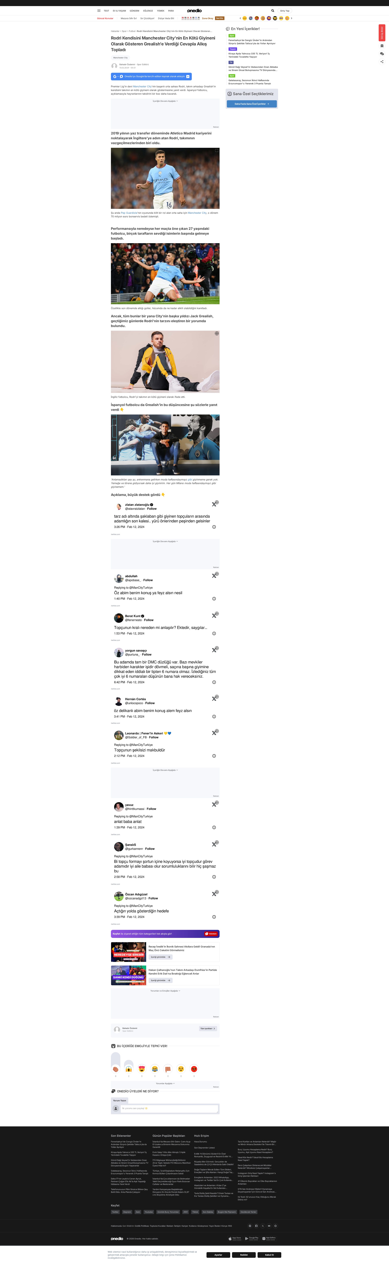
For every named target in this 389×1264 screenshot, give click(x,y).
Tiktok (195, 1212)
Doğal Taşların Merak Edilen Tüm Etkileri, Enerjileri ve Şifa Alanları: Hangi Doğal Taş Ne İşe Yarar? (213, 1172)
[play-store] (252, 1238)
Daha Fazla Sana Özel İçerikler (250, 104)
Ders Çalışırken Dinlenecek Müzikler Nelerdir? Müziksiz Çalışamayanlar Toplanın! (255, 1168)
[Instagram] (250, 1225)
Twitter (115, 1212)
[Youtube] (269, 1225)
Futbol (132, 31)
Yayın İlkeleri (215, 1226)
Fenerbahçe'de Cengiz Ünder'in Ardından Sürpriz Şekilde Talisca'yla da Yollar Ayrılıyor (252, 42)
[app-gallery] (269, 1238)
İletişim (177, 1226)
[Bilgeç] (257, 18)
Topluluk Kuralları (158, 1226)
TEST (106, 10)
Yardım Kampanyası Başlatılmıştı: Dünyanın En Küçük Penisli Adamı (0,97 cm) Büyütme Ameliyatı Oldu (171, 1192)
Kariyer (185, 1226)
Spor (124, 31)
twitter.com (115, 534)
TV (231, 62)
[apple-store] (235, 1238)
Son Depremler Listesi (204, 1147)
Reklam (170, 1226)
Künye (224, 1226)
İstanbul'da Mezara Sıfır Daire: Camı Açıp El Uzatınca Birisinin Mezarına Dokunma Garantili (171, 1144)
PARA (171, 10)
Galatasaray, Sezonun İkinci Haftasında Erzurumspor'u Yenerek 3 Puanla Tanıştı (250, 82)
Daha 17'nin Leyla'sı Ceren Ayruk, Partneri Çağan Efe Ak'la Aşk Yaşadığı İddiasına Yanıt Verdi (128, 1181)
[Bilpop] (263, 18)
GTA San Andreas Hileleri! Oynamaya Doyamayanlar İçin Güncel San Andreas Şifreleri (256, 1192)
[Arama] (272, 10)
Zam (138, 1212)
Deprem (127, 1212)
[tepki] (115, 1069)
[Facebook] (256, 1225)
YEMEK (160, 10)
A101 (186, 1212)
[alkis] (281, 18)
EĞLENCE (148, 10)
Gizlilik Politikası (142, 1226)
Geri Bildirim (128, 1226)
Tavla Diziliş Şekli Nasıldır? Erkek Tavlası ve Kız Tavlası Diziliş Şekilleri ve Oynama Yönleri (213, 1196)
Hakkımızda (116, 1226)
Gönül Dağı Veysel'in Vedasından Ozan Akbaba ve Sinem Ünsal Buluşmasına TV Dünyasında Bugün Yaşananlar (253, 69)
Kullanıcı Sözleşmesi (198, 1226)
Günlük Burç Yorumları (168, 1212)
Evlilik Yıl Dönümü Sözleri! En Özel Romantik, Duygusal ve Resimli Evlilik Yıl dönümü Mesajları (212, 1156)
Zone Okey (207, 18)
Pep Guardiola (129, 212)
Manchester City (120, 58)
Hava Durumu (200, 1141)
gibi (190, 479)
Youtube (149, 1212)
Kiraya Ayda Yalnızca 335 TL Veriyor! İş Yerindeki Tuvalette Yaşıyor (249, 55)
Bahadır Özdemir (134, 64)
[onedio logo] (194, 10)
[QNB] (245, 18)
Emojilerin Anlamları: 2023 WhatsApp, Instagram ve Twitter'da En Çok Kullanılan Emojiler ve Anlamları (213, 1180)
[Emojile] (269, 18)
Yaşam (233, 49)
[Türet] (251, 18)
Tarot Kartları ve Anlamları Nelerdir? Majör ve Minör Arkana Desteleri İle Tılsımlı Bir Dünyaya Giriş (257, 1144)
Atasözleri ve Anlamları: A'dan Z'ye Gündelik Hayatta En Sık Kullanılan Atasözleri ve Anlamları (210, 1188)
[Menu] (99, 11)
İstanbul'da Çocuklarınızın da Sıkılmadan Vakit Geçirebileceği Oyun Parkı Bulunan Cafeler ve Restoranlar (171, 1181)
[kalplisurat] (287, 18)
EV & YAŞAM (119, 10)
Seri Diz (219, 18)
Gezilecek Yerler (248, 1212)
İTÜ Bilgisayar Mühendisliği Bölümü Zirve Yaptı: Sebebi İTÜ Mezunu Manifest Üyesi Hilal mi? (172, 1163)
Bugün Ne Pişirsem (227, 1212)
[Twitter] (262, 1225)
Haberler (115, 31)
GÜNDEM (134, 10)
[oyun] (275, 18)
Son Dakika (208, 1212)
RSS (230, 1226)
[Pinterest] (275, 1225)
